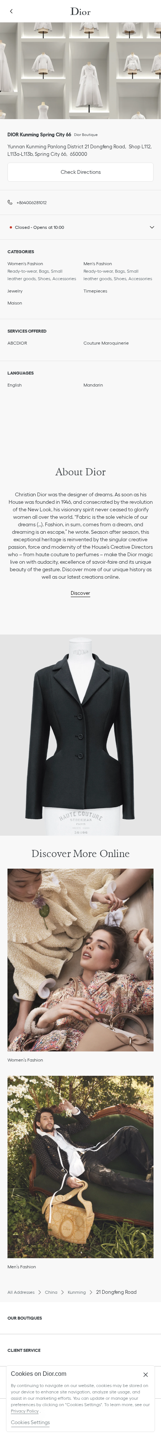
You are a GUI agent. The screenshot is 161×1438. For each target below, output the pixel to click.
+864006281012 (31, 202)
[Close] (145, 1374)
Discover (80, 593)
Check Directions (54, 169)
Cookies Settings (30, 1422)
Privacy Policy (25, 1410)
